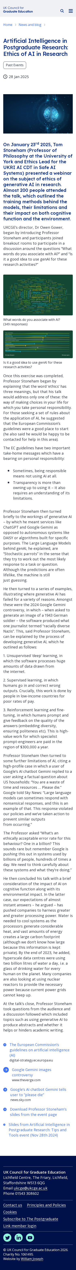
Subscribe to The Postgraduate (30, 1218)
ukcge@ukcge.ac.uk (30, 1188)
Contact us (12, 1205)
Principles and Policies (46, 1205)
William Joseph (32, 1259)
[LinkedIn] (19, 1238)
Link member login (19, 1225)
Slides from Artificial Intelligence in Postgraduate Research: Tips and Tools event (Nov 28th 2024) (39, 1129)
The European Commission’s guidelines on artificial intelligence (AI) (40, 1050)
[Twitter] (7, 1238)
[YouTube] (30, 1238)
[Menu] (71, 11)
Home (7, 24)
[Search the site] (62, 11)
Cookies (10, 1211)
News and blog (30, 24)
